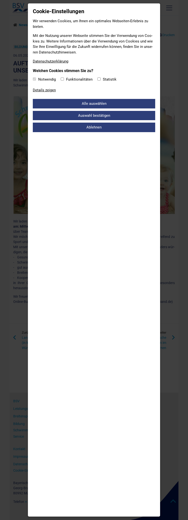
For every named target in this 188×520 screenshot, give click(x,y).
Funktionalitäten (79, 79)
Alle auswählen (94, 103)
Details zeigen (44, 90)
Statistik (110, 79)
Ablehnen (94, 127)
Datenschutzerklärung (50, 61)
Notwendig (47, 79)
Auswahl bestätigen (94, 115)
